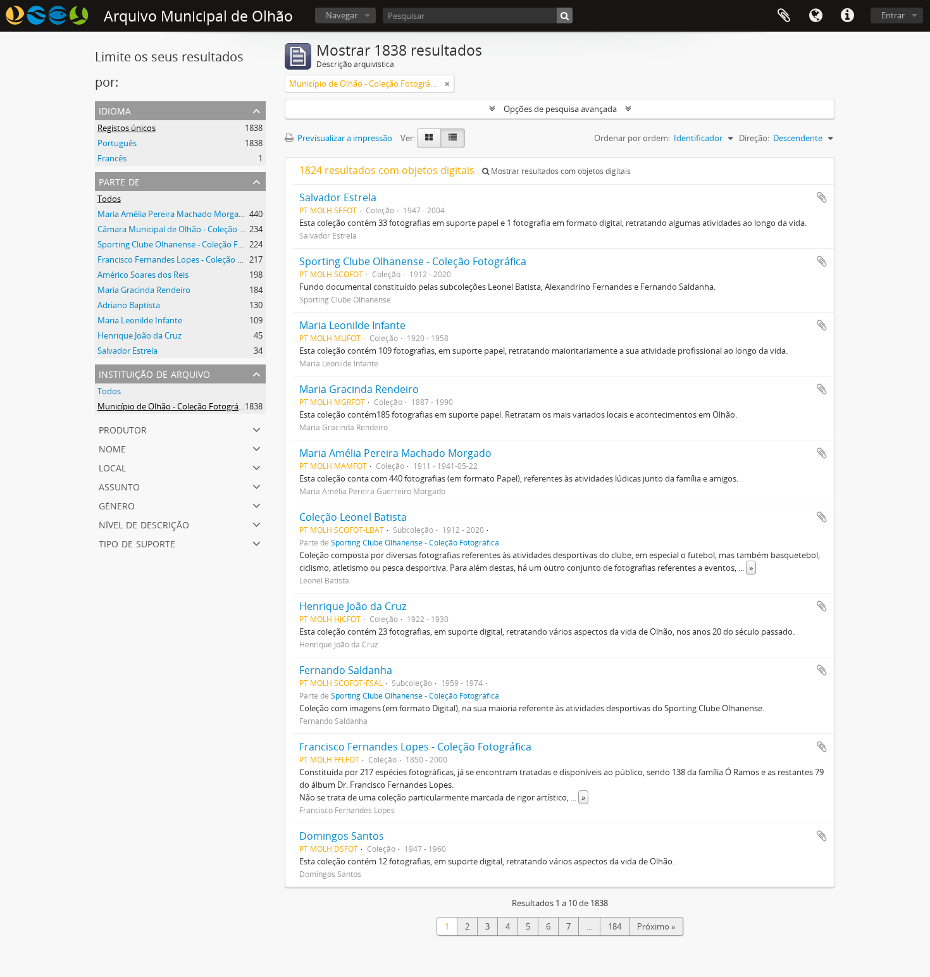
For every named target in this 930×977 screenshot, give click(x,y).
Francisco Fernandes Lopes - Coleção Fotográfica (188, 259)
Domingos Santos (341, 836)
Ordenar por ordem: (632, 138)
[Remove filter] (447, 83)
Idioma (815, 16)
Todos (109, 198)
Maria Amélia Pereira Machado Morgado (173, 214)
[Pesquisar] (565, 15)
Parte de (119, 180)
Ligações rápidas (847, 16)
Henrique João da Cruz (139, 335)
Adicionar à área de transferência (821, 197)
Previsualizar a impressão (343, 138)
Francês (112, 158)
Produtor (123, 428)
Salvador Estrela (127, 350)
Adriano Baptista (128, 305)
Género (117, 504)
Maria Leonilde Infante (139, 320)
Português (117, 143)
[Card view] (429, 137)
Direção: (754, 138)
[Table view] (452, 137)
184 (614, 926)
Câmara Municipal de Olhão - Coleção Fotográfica (189, 229)
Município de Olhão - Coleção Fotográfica (174, 406)
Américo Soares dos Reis (143, 274)
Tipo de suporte (137, 542)
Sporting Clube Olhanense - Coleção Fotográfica (186, 244)
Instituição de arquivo (154, 373)
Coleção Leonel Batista (353, 517)
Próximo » (656, 926)
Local (112, 466)
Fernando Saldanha (345, 670)
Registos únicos (126, 128)
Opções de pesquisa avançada (560, 109)
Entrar (893, 15)
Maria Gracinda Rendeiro (143, 290)
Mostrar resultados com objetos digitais (560, 171)
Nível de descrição (144, 523)
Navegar (341, 15)
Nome (112, 447)
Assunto (119, 485)
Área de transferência (784, 16)
